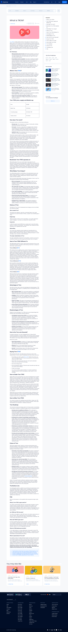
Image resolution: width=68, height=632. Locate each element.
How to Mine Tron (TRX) (51, 42)
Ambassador (43, 607)
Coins (24, 10)
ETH (20, 261)
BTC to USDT (20, 615)
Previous (59, 563)
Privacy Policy (54, 606)
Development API (44, 606)
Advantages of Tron (50, 33)
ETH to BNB (20, 612)
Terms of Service (30, 554)
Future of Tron (49, 45)
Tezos (30, 607)
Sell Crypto (20, 619)
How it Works (9, 607)
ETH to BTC (20, 604)
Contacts (8, 609)
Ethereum (31, 606)
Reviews (8, 613)
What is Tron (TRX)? (50, 19)
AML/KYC (53, 607)
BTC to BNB (20, 613)
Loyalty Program (55, 613)
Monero (30, 609)
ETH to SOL (20, 610)
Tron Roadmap (49, 43)
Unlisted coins (31, 622)
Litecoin (30, 616)
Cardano (30, 610)
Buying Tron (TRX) (50, 38)
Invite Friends (54, 616)
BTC (18, 247)
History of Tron (49, 30)
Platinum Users (54, 615)
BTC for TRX (26, 356)
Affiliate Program (43, 604)
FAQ (47, 48)
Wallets (48, 10)
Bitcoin (30, 604)
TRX (19, 70)
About (8, 604)
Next (60, 563)
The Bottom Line (49, 47)
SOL (18, 271)
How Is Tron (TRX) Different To (52, 32)
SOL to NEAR (20, 616)
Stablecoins (31, 619)
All (10, 10)
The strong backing (28, 476)
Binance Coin (31, 613)
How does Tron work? (50, 24)
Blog (7, 610)
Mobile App (9, 612)
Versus (40, 10)
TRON (30, 615)
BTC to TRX (20, 609)
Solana (30, 612)
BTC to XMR (20, 607)
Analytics (17, 10)
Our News (32, 10)
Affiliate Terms (54, 609)
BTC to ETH (20, 606)
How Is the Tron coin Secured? (52, 37)
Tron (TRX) (12, 41)
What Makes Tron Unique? (51, 28)
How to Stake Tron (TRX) (51, 40)
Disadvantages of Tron (50, 35)
